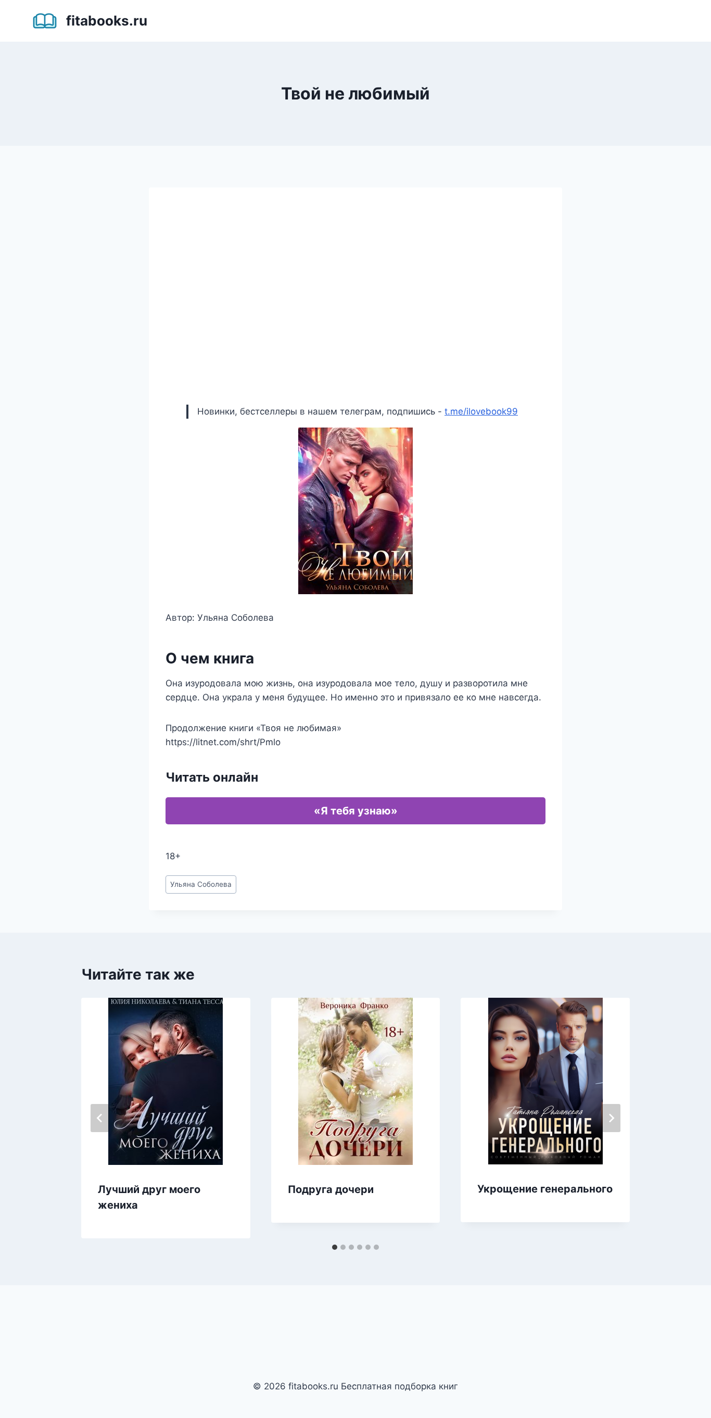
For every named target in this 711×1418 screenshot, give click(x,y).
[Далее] (611, 1118)
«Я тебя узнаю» (356, 811)
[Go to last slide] (100, 1118)
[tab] (334, 1247)
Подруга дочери (331, 1189)
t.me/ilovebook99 (481, 411)
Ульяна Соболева (201, 884)
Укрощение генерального (545, 1189)
